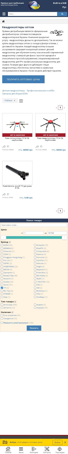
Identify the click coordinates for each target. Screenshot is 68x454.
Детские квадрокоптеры (13, 90)
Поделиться (4, 147)
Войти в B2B (59, 3)
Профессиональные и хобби (40, 90)
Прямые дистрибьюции (12, 3)
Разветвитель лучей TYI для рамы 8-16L (17, 187)
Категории (34, 452)
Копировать (8, 147)
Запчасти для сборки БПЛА (15, 93)
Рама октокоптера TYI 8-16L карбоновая (17, 139)
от (22, 233)
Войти (57, 442)
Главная (8, 452)
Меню (21, 452)
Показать (34, 328)
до (46, 233)
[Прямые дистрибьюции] (3, 21)
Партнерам (60, 452)
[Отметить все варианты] (10, 242)
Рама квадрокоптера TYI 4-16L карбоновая (50, 139)
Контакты (47, 452)
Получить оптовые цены (23, 79)
